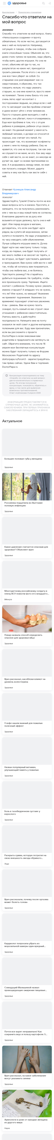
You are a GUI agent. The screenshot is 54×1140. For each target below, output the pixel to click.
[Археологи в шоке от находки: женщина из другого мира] (27, 1110)
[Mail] (9, 3)
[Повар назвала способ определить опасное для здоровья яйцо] (27, 625)
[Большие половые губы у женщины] (27, 449)
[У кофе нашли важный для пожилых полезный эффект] (27, 713)
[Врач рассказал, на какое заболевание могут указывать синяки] (27, 1066)
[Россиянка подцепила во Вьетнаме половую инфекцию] (27, 493)
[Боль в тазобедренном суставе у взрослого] (27, 802)
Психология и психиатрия (29, 12)
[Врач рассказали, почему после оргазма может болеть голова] (27, 890)
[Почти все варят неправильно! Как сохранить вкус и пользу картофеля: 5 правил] (27, 1022)
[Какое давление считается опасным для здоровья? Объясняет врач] (27, 537)
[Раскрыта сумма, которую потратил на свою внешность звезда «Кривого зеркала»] (27, 846)
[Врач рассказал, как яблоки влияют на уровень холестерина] (27, 669)
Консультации (8, 12)
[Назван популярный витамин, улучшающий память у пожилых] (27, 758)
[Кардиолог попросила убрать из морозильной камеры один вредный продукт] (27, 934)
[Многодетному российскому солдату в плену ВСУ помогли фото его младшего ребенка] (27, 581)
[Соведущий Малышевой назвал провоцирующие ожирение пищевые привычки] (27, 978)
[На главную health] (18, 3)
